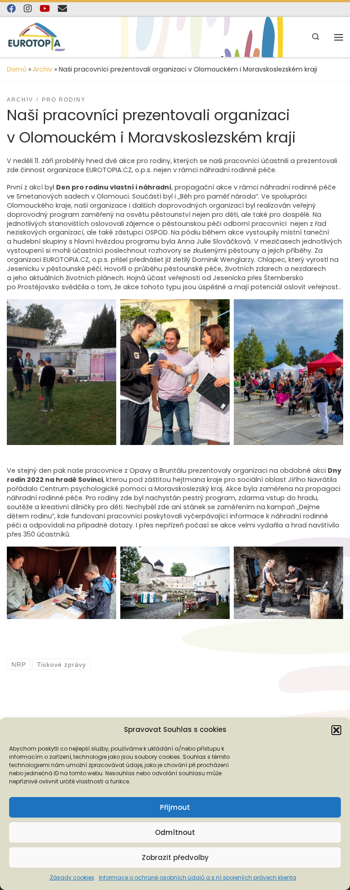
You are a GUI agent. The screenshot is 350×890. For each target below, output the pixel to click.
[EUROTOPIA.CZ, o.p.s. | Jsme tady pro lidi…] (37, 37)
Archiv (42, 69)
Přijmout (175, 807)
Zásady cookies (72, 877)
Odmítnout (175, 832)
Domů (16, 69)
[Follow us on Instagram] (28, 9)
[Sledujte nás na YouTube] (45, 9)
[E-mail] (62, 9)
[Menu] (338, 37)
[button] (336, 730)
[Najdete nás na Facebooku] (11, 9)
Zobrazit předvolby (175, 857)
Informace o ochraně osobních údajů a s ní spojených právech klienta (197, 877)
